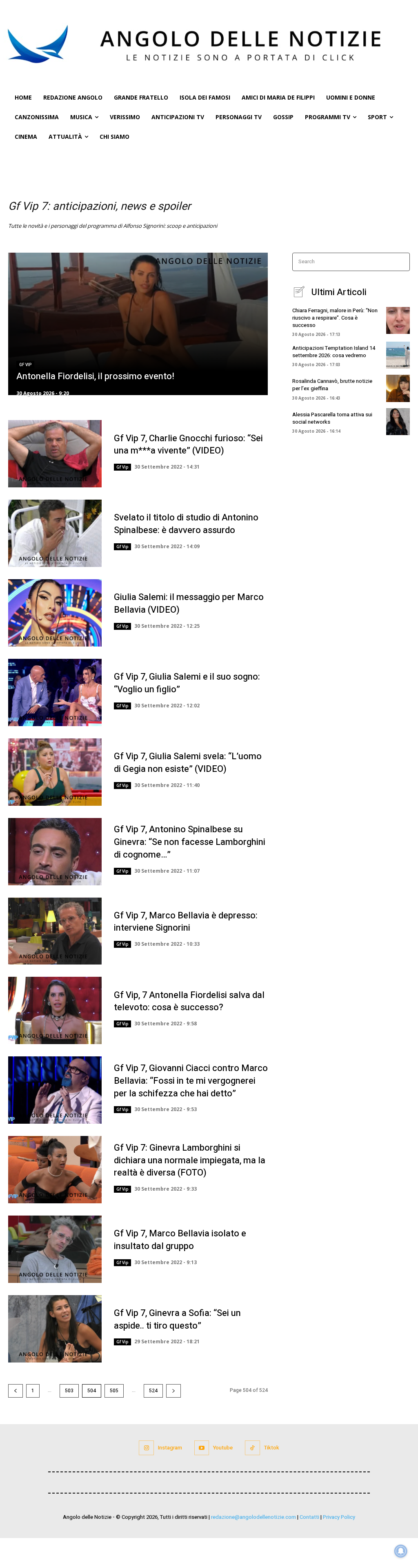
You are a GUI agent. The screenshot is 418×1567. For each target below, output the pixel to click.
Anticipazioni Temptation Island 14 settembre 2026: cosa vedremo (333, 351)
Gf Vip (25, 364)
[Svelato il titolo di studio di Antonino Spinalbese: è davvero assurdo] (55, 533)
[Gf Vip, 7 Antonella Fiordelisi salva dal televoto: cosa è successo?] (55, 1010)
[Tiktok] (252, 1447)
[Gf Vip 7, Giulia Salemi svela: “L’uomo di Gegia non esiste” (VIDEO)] (55, 772)
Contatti (309, 1517)
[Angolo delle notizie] (209, 43)
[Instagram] (146, 1447)
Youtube (223, 1447)
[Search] (401, 262)
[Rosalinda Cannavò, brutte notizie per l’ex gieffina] (398, 388)
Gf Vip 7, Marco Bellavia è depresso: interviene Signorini (186, 922)
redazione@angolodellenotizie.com (253, 1517)
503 (69, 1390)
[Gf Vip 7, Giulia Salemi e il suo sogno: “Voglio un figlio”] (55, 692)
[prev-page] (15, 1391)
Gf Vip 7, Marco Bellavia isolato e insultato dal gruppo (180, 1240)
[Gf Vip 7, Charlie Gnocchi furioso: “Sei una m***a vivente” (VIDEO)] (55, 453)
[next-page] (173, 1391)
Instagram (170, 1447)
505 (114, 1390)
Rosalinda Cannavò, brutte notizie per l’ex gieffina (332, 384)
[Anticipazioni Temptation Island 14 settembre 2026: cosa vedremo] (398, 355)
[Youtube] (201, 1447)
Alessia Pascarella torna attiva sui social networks (332, 418)
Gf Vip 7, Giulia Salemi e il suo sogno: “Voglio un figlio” (187, 683)
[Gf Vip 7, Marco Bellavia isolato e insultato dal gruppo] (55, 1249)
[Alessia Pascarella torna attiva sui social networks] (398, 421)
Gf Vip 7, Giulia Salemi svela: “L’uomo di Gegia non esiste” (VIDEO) (188, 763)
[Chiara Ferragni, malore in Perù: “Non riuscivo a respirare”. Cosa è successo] (398, 320)
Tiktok (271, 1447)
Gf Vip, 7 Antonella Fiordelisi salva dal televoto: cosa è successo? (189, 1001)
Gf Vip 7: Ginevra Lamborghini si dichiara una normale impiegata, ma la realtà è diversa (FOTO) (189, 1160)
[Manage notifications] (400, 1551)
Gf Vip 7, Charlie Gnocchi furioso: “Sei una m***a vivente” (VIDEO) (188, 445)
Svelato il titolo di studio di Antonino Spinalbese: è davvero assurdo (186, 524)
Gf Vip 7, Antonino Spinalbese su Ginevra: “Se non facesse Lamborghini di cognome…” (189, 842)
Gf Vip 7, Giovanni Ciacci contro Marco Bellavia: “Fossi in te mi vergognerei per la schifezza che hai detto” (191, 1081)
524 (153, 1390)
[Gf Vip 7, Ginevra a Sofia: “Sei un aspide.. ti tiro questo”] (55, 1329)
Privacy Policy (339, 1517)
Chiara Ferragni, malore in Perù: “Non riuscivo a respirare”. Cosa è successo (335, 318)
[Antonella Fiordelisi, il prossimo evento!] (138, 324)
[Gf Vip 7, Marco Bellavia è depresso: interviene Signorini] (55, 931)
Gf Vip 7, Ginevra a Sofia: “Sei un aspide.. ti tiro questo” (177, 1319)
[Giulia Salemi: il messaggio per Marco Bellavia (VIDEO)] (55, 613)
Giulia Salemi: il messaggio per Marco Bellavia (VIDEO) (189, 603)
